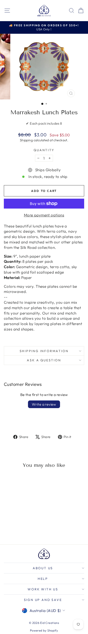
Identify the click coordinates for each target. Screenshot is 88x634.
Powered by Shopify (44, 630)
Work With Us (43, 589)
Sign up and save (43, 600)
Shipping (26, 140)
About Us (43, 568)
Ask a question (44, 360)
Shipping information (44, 351)
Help (43, 579)
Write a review (44, 404)
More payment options (44, 215)
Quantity (44, 150)
